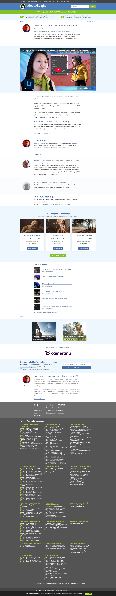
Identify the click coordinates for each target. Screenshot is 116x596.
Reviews (36, 407)
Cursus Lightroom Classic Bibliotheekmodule (77, 445)
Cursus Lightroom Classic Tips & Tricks (81, 438)
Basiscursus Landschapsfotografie (55, 508)
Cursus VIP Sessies (51, 571)
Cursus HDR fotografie (51, 443)
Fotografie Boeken (47, 1)
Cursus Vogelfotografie (76, 505)
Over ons (62, 405)
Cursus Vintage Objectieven (77, 484)
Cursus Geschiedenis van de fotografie (32, 436)
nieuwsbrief (50, 590)
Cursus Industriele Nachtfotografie (54, 459)
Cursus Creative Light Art (77, 482)
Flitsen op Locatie (58, 235)
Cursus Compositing (27, 488)
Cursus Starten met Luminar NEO (54, 468)
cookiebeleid (78, 593)
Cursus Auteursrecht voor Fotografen (55, 563)
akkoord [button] (89, 593)
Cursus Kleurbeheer (51, 439)
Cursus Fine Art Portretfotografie (30, 540)
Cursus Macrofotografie (27, 510)
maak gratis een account (63, 204)
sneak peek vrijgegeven (49, 34)
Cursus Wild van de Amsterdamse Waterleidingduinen (30, 514)
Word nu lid (75, 11)
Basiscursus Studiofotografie (53, 526)
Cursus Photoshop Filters (28, 490)
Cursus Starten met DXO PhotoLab (31, 561)
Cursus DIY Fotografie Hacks (53, 460)
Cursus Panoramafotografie (53, 445)
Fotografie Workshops (36, 1)
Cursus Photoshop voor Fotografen (31, 471)
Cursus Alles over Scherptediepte (30, 429)
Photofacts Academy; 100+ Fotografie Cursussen (39, 16)
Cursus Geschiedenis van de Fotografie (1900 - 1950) (29, 438)
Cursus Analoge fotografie (77, 480)
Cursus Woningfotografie (28, 546)
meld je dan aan (49, 204)
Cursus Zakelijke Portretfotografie (30, 537)
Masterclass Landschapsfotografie (55, 506)
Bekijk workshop (32, 248)
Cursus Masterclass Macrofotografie (31, 508)
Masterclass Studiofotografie (53, 523)
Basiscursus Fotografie (27, 442)
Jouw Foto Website (65, 1)
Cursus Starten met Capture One (54, 559)
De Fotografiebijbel (50, 413)
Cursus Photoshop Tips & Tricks (30, 491)
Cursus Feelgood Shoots (28, 538)
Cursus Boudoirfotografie (28, 526)
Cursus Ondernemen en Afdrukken (55, 546)
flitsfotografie (54, 147)
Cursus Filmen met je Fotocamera (79, 545)
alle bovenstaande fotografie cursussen (56, 583)
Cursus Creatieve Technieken (78, 468)
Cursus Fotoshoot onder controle (30, 530)
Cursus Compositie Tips (52, 456)
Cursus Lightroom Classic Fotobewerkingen (77, 440)
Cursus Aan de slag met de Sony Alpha (56, 455)
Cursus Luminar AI (50, 471)
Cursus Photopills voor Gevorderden (31, 559)
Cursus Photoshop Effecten (28, 500)
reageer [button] (78, 160)
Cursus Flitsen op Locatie (28, 528)
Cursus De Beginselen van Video (79, 546)
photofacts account (41, 590)
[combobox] (80, 6)
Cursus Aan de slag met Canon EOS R (56, 457)
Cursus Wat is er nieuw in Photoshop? (31, 498)
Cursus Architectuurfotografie (53, 429)
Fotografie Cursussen (25, 1)
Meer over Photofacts (39, 399)
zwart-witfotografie (45, 147)
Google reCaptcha (45, 369)
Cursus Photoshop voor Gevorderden (31, 474)
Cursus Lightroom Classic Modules (79, 433)
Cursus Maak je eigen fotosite (53, 579)
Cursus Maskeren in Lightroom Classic (80, 429)
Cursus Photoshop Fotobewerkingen (31, 492)
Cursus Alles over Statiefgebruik (30, 448)
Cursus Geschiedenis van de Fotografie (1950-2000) (29, 446)
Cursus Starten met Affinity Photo (54, 564)
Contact (60, 407)
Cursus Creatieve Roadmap (77, 473)
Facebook (25, 369)
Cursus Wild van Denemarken (29, 516)
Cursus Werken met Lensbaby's (79, 474)
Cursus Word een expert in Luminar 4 (55, 473)
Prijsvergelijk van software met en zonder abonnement (57, 284)
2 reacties (68, 31)
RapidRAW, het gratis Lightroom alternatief (54, 276)
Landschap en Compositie (84, 235)
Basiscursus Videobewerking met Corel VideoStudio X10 (79, 551)
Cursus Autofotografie (27, 545)
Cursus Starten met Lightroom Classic (80, 428)
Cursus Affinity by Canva (52, 566)
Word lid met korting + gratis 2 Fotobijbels (48, 11)
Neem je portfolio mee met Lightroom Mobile (54, 298)
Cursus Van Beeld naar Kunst (78, 470)
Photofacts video (38, 410)
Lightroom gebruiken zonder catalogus (53, 291)
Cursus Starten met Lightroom (78, 426)
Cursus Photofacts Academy (53, 577)
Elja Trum (55, 31)
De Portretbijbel (50, 407)
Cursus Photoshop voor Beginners (30, 468)
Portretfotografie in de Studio (32, 235)
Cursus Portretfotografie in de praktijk (31, 527)
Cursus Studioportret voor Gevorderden (56, 524)
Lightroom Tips (92, 21)
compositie (37, 147)
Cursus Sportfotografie (51, 435)
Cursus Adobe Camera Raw (29, 475)
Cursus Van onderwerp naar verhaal (80, 471)
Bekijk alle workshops (58, 255)
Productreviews (49, 567)
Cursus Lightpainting (75, 481)
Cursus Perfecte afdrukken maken (54, 560)
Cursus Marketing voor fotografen (54, 545)
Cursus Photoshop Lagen (28, 477)
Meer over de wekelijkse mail (28, 367)
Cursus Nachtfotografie (51, 446)
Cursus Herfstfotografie (27, 509)
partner (65, 590)
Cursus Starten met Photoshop (29, 470)
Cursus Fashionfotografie (52, 528)
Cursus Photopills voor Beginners (30, 557)
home (22, 21)
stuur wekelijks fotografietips (76, 368)
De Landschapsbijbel (51, 410)
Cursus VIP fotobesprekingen (29, 560)
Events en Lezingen (51, 576)
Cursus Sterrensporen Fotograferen (55, 512)
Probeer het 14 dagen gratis (42, 133)
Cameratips (24, 435)
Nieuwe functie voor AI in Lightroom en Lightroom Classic (58, 306)
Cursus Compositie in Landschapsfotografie (51, 514)
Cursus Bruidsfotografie (76, 523)
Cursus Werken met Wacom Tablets (55, 557)
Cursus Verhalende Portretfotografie (31, 531)
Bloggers (60, 410)
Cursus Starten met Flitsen (28, 524)
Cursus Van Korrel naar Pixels (53, 452)
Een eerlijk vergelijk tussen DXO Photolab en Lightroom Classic (60, 269)
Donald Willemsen (40, 160)
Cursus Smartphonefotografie (53, 450)
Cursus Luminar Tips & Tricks (53, 470)
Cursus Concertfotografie (52, 426)
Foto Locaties (56, 1)
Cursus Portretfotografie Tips (29, 523)
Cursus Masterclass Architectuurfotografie (51, 437)
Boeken (35, 413)
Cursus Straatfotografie (51, 430)
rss (61, 590)
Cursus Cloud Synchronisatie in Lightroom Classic (79, 454)
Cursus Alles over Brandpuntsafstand (31, 443)
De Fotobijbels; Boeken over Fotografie (76, 16)
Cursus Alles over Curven (28, 494)
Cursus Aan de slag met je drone (54, 561)
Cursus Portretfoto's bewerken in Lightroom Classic (79, 431)
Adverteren (61, 413)
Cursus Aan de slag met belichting (30, 431)
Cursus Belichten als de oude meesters (56, 527)
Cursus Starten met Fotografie (29, 428)
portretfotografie (64, 147)
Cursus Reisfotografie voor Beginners (55, 428)
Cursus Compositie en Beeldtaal (30, 441)
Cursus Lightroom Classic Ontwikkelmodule (77, 435)
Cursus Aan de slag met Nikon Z (54, 462)
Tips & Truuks (37, 415)
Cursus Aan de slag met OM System (55, 463)
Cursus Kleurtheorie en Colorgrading (31, 473)
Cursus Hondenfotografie (77, 506)
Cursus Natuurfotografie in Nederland (31, 512)
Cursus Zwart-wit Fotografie (77, 478)
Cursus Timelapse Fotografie (53, 453)
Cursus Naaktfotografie (27, 536)
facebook (56, 590)
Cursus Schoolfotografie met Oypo (55, 548)
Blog (36, 405)
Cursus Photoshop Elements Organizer (32, 487)
